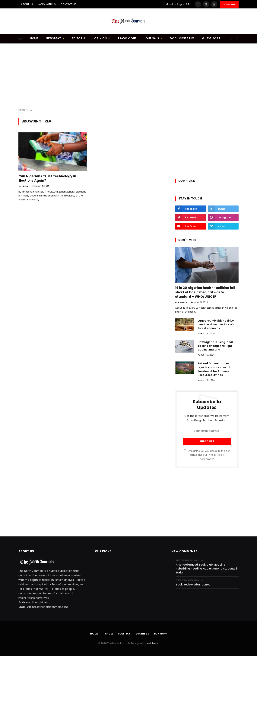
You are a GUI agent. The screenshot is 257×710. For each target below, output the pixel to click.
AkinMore (153, 643)
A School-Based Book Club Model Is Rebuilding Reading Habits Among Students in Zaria (207, 568)
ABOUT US (27, 4)
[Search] (237, 38)
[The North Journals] (128, 21)
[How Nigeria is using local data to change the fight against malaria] (184, 346)
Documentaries (182, 38)
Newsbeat (53, 38)
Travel (108, 633)
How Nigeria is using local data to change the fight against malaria (215, 345)
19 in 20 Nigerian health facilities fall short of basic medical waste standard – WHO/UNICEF (205, 292)
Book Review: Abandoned (193, 584)
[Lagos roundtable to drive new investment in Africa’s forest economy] (184, 324)
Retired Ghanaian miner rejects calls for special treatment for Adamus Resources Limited (214, 369)
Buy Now (160, 633)
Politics (124, 633)
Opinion (100, 38)
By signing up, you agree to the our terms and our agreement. (208, 455)
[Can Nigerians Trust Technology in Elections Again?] (52, 151)
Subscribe (229, 4)
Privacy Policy (216, 454)
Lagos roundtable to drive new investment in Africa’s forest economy (216, 324)
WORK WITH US (47, 4)
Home (34, 38)
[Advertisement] (128, 75)
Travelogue (127, 38)
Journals (151, 38)
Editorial (79, 38)
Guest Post (211, 38)
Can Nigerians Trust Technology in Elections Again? (47, 178)
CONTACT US (68, 4)
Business (142, 633)
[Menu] (20, 38)
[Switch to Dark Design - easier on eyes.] (231, 38)
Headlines (181, 302)
